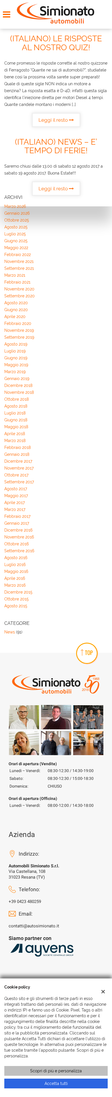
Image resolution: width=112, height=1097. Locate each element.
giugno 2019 (15, 358)
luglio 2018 (15, 413)
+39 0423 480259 (25, 901)
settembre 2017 (19, 482)
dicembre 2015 (18, 592)
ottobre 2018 (16, 399)
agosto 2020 (16, 303)
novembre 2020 (19, 289)
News (9, 632)
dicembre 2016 (18, 530)
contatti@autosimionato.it (34, 926)
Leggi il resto (53, 120)
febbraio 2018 (17, 447)
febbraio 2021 (17, 282)
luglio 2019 (15, 351)
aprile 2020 (15, 316)
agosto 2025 (16, 227)
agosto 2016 (15, 557)
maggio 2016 (16, 571)
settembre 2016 (19, 550)
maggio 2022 (16, 247)
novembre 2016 (19, 537)
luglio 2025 (15, 234)
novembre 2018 (19, 392)
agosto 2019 (15, 344)
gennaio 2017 (16, 523)
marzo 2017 (14, 509)
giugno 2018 (15, 420)
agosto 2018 (15, 406)
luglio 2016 (15, 564)
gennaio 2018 (16, 454)
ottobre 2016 (16, 544)
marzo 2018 (15, 440)
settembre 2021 (19, 268)
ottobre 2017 (16, 475)
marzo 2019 (15, 371)
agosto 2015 (15, 606)
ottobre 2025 (16, 220)
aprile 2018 (14, 433)
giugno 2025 (16, 241)
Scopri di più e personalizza (56, 1071)
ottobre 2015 (16, 599)
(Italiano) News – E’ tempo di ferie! (56, 146)
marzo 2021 (14, 275)
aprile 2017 (14, 502)
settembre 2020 (19, 296)
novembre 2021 (19, 261)
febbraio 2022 (17, 254)
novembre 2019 (19, 330)
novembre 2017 (19, 468)
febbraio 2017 (17, 516)
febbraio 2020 (17, 323)
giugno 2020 (16, 309)
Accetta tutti (56, 1083)
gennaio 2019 (16, 378)
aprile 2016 (14, 578)
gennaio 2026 (17, 213)
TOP (89, 652)
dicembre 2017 (18, 461)
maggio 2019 (16, 365)
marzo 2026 (15, 206)
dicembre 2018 (18, 385)
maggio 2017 (16, 495)
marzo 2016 (15, 585)
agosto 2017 (15, 489)
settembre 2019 (19, 337)
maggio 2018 (16, 427)
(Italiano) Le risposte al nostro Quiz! (56, 43)
